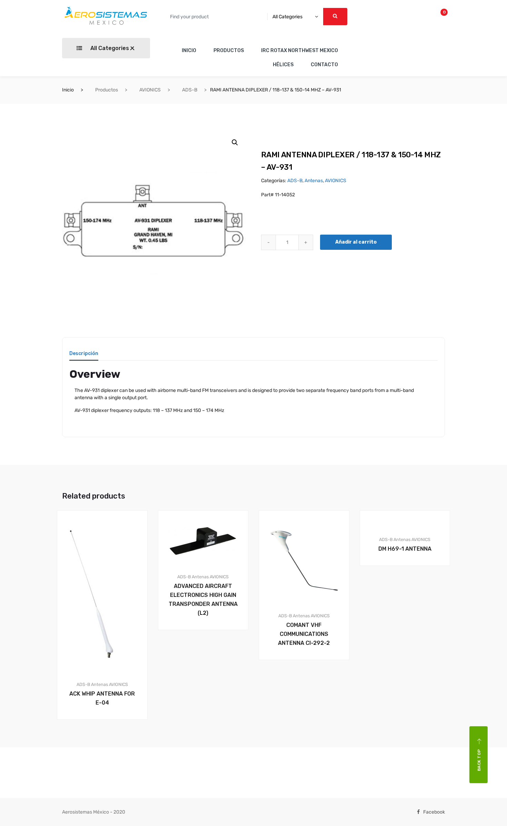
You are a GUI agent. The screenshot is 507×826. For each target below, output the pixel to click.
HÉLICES (283, 65)
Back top (479, 760)
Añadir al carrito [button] (106, 743)
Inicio (68, 90)
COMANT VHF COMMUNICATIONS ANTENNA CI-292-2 (304, 634)
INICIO (189, 50)
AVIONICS (150, 90)
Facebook (434, 812)
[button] (235, 142)
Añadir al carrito (356, 242)
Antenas (314, 181)
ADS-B (189, 90)
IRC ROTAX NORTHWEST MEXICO (299, 50)
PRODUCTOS (228, 50)
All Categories (109, 48)
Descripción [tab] (83, 353)
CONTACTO (324, 65)
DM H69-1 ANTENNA (404, 548)
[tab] (83, 356)
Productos (106, 90)
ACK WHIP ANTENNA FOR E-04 (102, 698)
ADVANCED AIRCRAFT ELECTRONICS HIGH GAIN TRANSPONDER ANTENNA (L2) (203, 599)
